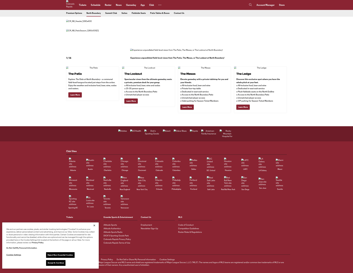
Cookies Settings (167, 259)
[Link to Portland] (194, 182)
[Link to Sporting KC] (73, 200)
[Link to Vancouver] (125, 200)
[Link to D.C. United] (211, 162)
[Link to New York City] (142, 181)
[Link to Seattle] (280, 182)
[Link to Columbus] (176, 163)
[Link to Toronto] (107, 200)
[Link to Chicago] (125, 163)
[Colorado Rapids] (71, 5)
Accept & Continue (56, 263)
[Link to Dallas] (194, 163)
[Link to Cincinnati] (142, 163)
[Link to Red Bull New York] (228, 181)
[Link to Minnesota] (73, 182)
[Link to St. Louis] (90, 200)
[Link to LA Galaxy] (263, 162)
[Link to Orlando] (159, 182)
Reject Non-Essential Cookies (60, 255)
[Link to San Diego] (245, 181)
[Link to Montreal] (90, 182)
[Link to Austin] (90, 163)
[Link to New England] (125, 181)
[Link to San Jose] (263, 182)
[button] (159, 5)
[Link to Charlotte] (107, 163)
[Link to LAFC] (245, 163)
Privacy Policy (37, 242)
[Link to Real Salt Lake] (211, 181)
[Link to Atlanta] (73, 163)
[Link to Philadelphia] (176, 182)
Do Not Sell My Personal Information (21, 248)
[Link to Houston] (228, 163)
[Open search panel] (250, 5)
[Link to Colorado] (159, 163)
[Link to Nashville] (107, 182)
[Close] (94, 225)
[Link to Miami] (280, 163)
